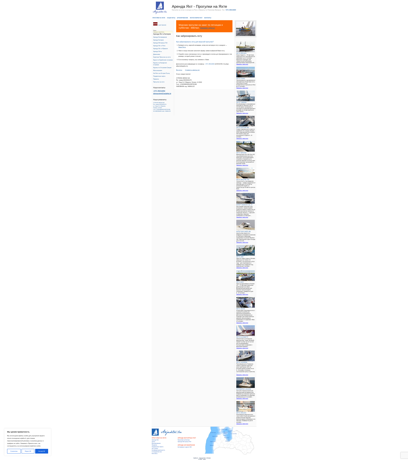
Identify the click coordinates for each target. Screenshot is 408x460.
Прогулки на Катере (184, 440)
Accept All (41, 451)
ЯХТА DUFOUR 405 (242, 127)
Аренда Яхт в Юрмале (160, 48)
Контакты (207, 18)
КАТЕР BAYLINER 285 (243, 231)
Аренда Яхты (157, 51)
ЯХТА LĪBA (240, 257)
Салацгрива (234, 433)
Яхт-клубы (155, 448)
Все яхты (179, 70)
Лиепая (212, 445)
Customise (14, 451)
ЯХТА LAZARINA (241, 362)
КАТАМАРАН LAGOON (243, 389)
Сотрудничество (157, 452)
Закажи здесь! (207, 28)
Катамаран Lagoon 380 (185, 447)
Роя (225, 435)
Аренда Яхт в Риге (159, 45)
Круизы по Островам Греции (162, 67)
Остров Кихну (230, 431)
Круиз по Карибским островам (163, 60)
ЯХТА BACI (240, 282)
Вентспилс (215, 436)
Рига (229, 440)
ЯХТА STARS (240, 78)
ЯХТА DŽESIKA (241, 53)
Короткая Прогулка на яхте (162, 57)
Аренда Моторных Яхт (160, 43)
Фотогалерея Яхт (196, 18)
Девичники (156, 54)
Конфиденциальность (158, 450)
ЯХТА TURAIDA (241, 102)
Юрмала (227, 441)
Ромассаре (224, 429)
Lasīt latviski (162, 25)
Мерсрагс (226, 437)
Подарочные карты (159, 76)
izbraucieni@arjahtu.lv (162, 93)
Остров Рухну (225, 433)
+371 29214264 (209, 64)
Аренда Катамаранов (160, 37)
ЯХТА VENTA (240, 309)
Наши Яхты (171, 18)
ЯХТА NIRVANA (241, 153)
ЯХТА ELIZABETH (242, 337)
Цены (153, 441)
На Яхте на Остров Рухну (161, 73)
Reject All (28, 451)
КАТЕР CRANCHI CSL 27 (244, 205)
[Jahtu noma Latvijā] (155, 25)
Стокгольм (213, 432)
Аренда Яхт (155, 440)
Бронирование (182, 18)
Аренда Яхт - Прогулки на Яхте (199, 6)
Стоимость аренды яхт (192, 70)
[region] (27, 442)
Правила (156, 79)
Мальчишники (157, 70)
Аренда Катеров (158, 40)
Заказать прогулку (242, 64)
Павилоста (213, 441)
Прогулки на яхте (158, 18)
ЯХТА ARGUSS (241, 413)
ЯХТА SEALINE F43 (242, 179)
